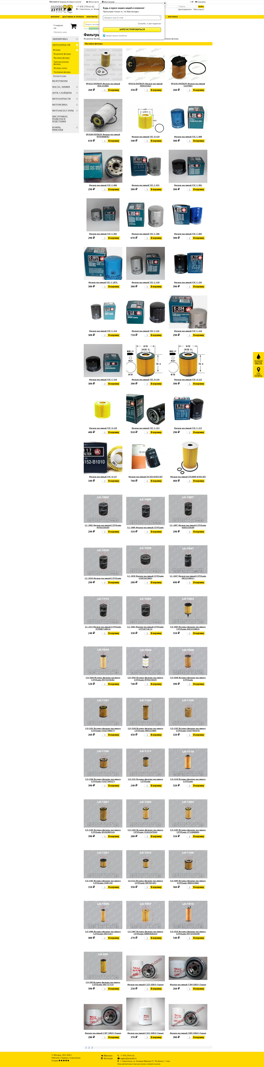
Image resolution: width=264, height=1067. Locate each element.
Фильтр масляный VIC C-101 (188, 282)
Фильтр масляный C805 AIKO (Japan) (188, 1033)
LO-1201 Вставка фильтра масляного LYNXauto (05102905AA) (103, 831)
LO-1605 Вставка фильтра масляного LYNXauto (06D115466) (188, 882)
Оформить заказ (60, 32)
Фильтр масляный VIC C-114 (103, 331)
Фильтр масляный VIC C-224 (188, 331)
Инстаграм (108, 1058)
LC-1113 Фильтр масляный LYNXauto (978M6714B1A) (103, 628)
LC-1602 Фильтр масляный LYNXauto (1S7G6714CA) (145, 628)
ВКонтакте (108, 1056)
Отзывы (55, 1061)
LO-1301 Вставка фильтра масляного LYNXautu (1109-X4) (103, 882)
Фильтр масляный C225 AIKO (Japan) (145, 984)
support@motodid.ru (128, 1058)
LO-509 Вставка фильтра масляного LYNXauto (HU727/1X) (103, 983)
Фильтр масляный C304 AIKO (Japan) (188, 984)
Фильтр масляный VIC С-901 (103, 234)
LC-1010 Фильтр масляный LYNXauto (103, 578)
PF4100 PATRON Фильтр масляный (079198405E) (103, 135)
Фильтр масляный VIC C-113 (188, 428)
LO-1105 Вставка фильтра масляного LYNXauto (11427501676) (188, 729)
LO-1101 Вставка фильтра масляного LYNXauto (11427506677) (103, 729)
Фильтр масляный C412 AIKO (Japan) (145, 1033)
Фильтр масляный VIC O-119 (146, 137)
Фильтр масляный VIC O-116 (146, 379)
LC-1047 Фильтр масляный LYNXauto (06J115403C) (188, 577)
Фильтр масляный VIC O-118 (103, 428)
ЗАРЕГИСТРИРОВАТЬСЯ (132, 29)
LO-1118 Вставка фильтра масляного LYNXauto (188, 780)
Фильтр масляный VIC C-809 (188, 137)
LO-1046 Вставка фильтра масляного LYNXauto (188, 679)
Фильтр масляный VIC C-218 (146, 282)
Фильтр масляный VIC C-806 (103, 185)
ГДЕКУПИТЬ (258, 374)
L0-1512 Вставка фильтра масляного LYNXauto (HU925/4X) (145, 882)
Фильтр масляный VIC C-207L (103, 282)
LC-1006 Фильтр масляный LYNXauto (145, 527)
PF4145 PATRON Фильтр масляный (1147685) (188, 85)
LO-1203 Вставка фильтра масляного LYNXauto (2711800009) (188, 831)
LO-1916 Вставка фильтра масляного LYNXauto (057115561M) (188, 932)
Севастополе (75, 1058)
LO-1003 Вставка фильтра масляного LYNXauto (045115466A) (188, 628)
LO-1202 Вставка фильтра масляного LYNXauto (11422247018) (145, 831)
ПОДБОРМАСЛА (259, 362)
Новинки (93, 28)
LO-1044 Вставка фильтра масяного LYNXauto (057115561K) (103, 679)
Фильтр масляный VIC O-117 (103, 477)
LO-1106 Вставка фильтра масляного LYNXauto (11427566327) (103, 780)
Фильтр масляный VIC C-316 (103, 379)
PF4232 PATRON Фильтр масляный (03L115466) (103, 85)
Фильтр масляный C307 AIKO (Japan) (103, 1033)
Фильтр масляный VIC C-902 (188, 185)
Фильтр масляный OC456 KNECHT (145, 477)
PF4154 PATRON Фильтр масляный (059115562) (146, 85)
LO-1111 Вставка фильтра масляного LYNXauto (145, 780)
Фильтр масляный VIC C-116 (145, 331)
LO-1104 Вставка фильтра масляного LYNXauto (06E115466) (145, 729)
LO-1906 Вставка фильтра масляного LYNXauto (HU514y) (103, 932)
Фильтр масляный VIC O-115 (188, 379)
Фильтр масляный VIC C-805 (188, 234)
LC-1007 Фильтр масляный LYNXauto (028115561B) (188, 526)
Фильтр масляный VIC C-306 (146, 234)
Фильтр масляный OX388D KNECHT (188, 477)
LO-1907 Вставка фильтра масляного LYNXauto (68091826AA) (145, 932)
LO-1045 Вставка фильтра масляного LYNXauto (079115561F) (145, 679)
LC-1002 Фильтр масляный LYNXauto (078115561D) (103, 526)
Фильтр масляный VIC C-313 (146, 428)
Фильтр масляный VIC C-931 (146, 185)
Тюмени (64, 1058)
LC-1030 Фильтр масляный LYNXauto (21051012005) (145, 577)
